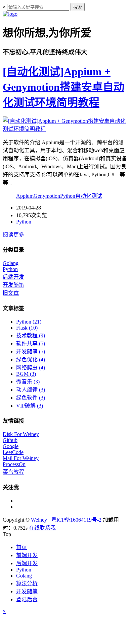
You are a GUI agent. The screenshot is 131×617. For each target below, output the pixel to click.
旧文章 (11, 293)
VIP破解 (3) (29, 406)
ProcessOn (14, 464)
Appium (25, 196)
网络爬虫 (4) (30, 367)
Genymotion (47, 196)
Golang (10, 263)
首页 (21, 547)
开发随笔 (13, 285)
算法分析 (27, 583)
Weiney (39, 520)
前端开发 (27, 555)
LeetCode (13, 452)
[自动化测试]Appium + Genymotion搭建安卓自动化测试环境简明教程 (63, 87)
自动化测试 (88, 196)
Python (67, 196)
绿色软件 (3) (30, 398)
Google (10, 446)
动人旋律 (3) (30, 389)
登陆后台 (27, 599)
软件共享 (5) (30, 343)
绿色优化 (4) (30, 359)
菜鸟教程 (13, 472)
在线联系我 (42, 528)
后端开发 (13, 277)
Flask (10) (27, 328)
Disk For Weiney (21, 434)
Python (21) (28, 322)
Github (10, 440)
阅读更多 (13, 235)
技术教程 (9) (30, 335)
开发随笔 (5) (30, 351)
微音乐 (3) (28, 381)
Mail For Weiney (21, 458)
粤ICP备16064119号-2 (76, 520)
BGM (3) (26, 374)
